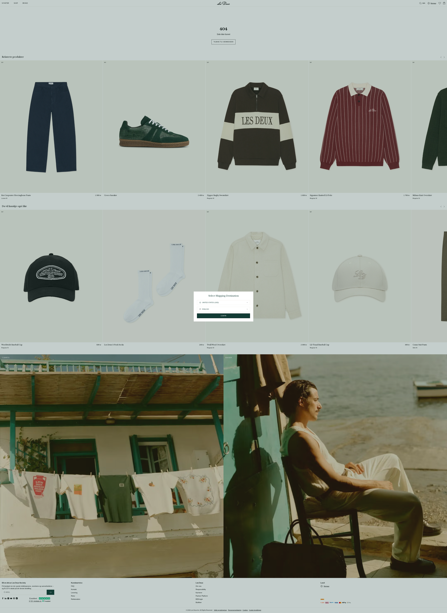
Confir (223, 316)
